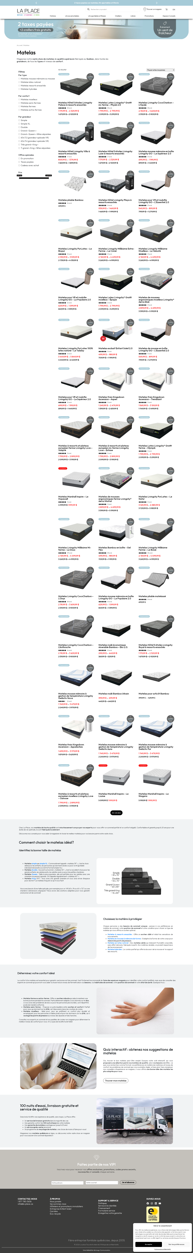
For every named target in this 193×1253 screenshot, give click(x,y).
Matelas (53, 16)
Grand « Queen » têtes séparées (36, 134)
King (34, 878)
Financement (104, 1208)
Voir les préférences (176, 1244)
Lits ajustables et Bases (97, 16)
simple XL (43, 863)
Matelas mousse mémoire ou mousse (38, 78)
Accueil (19, 45)
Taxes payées (27, 162)
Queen (34, 874)
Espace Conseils (169, 16)
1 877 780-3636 (24, 1201)
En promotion (27, 158)
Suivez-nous (153, 1199)
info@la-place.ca (25, 1204)
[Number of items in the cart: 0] (166, 9)
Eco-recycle (55, 1213)
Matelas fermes (28, 106)
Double (24, 127)
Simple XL (25, 123)
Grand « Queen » (28, 130)
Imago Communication (103, 1250)
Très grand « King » (29, 144)
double (34, 870)
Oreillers (118, 16)
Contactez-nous (27, 1199)
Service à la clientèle (107, 1205)
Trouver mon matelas (115, 1080)
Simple (24, 120)
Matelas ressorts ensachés (33, 85)
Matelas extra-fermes (31, 110)
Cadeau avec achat (30, 165)
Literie (133, 16)
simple (34, 863)
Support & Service (108, 1200)
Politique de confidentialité (162, 1249)
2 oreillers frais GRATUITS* (96, 3)
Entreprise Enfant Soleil (60, 1209)
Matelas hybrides (29, 89)
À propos (55, 1199)
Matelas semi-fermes (31, 103)
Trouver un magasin (154, 9)
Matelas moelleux (29, 99)
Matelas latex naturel (31, 82)
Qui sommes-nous (58, 1204)
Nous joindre (55, 1201)
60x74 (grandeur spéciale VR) (35, 141)
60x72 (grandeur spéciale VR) (35, 137)
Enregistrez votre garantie (110, 1213)
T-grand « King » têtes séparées (35, 148)
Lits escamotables (72, 16)
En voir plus (116, 813)
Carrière (54, 1211)
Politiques (102, 1203)
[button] (36, 3)
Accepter (148, 1244)
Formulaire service (106, 1210)
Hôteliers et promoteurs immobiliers (66, 1206)
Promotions (149, 16)
